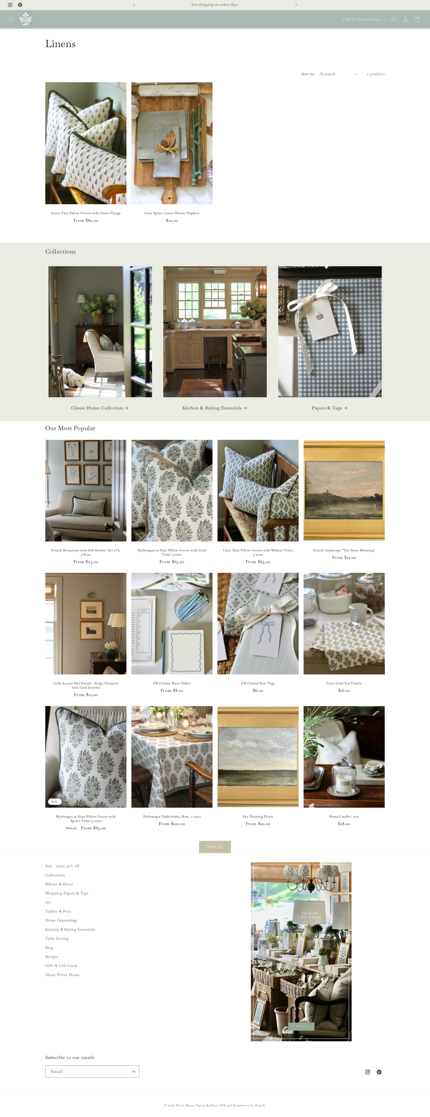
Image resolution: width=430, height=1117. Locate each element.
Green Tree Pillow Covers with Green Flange (86, 213)
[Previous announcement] (133, 5)
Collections (55, 875)
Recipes (51, 956)
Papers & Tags (327, 408)
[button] (11, 19)
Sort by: (308, 73)
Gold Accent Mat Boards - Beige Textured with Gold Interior (86, 686)
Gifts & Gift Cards (61, 965)
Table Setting (57, 938)
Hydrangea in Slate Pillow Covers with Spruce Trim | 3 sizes (86, 819)
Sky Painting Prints (258, 817)
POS (223, 1105)
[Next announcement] (296, 5)
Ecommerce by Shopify (249, 1105)
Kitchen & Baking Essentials (212, 408)
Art (48, 902)
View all (215, 846)
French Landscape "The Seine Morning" (344, 550)
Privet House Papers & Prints (197, 1105)
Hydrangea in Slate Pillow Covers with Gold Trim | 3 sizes (172, 552)
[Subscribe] (133, 1071)
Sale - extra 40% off (62, 865)
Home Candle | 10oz (344, 817)
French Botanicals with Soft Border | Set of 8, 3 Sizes (85, 552)
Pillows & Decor (59, 884)
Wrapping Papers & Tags (67, 893)
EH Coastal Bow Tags (257, 684)
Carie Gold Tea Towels (344, 684)
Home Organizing (61, 920)
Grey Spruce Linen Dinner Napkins (172, 213)
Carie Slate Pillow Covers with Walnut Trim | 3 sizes (258, 552)
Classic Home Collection (97, 408)
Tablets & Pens (58, 911)
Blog (49, 947)
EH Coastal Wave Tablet (172, 684)
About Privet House (62, 974)
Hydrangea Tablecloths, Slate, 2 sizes (172, 817)
